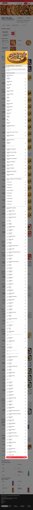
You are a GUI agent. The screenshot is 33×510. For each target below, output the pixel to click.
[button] (16, 58)
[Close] (26, 52)
